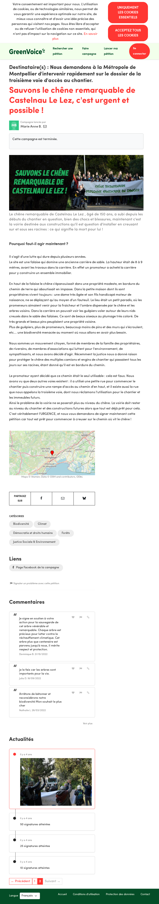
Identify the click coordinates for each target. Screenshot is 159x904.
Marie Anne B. (32, 126)
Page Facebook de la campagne (37, 567)
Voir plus (87, 723)
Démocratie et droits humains (33, 533)
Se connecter (139, 51)
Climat (42, 524)
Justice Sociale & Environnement (34, 542)
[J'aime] (73, 617)
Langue (13, 896)
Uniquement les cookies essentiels (128, 12)
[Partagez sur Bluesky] (84, 498)
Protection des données (120, 894)
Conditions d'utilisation (86, 894)
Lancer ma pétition (111, 51)
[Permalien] (88, 617)
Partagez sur (20, 498)
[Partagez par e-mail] (63, 498)
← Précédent (20, 881)
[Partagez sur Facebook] (41, 498)
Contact (145, 894)
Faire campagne (89, 51)
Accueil (62, 894)
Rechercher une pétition (63, 51)
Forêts (66, 533)
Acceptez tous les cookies (128, 33)
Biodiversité (21, 524)
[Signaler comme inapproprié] (81, 617)
